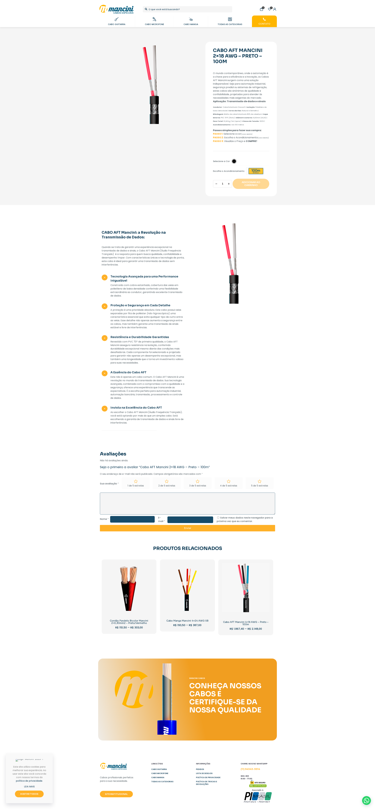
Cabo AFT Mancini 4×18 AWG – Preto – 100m (246, 623)
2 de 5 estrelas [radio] (166, 485)
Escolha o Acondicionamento (228, 171)
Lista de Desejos (204, 773)
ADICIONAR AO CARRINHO (251, 184)
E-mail (161, 519)
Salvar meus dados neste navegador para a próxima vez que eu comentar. (245, 519)
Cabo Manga (157, 777)
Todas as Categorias (162, 781)
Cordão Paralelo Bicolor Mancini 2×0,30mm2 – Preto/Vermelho (129, 622)
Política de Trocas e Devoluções (206, 782)
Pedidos (200, 769)
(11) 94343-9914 (250, 769)
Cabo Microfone (159, 773)
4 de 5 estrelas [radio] (228, 485)
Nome (104, 519)
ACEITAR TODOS (29, 794)
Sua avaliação (109, 483)
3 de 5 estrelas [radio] (197, 485)
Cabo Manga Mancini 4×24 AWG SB (187, 620)
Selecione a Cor (221, 161)
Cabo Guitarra (159, 769)
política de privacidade (29, 781)
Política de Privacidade (208, 777)
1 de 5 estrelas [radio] (136, 485)
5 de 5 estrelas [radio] (259, 485)
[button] (366, 800)
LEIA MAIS (29, 786)
